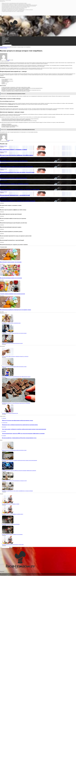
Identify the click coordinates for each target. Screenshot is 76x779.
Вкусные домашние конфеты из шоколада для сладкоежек (16, 166)
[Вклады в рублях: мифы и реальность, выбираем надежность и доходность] (7, 355)
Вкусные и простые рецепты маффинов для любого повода (16, 155)
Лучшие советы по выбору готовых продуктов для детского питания (14, 333)
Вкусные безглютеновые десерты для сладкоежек (11, 278)
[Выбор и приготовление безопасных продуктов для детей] (7, 342)
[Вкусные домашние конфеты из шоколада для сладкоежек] (7, 533)
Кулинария (4, 40)
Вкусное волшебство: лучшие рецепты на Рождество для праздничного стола (15, 6)
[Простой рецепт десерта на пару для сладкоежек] (10, 259)
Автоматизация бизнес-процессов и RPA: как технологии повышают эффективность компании (19, 5)
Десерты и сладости (5, 37)
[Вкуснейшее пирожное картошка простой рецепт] (7, 523)
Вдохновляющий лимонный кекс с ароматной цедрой (15, 195)
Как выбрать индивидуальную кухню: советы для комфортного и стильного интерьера (17, 9)
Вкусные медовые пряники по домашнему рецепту (14, 184)
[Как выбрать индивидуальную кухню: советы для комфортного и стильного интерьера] (7, 489)
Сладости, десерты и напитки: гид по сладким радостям (12, 293)
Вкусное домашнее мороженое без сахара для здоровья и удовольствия (19, 189)
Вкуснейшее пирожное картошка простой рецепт (14, 161)
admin (8, 140)
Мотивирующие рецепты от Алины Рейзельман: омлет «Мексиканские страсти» (16, 376)
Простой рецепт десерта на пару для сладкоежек (10, 262)
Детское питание (5, 38)
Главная (3, 36)
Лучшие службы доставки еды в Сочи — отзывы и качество (12, 11)
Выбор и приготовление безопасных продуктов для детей (12, 343)
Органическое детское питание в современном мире (11, 323)
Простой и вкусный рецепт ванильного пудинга (13, 178)
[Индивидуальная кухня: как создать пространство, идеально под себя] (7, 479)
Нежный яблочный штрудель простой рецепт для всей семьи (17, 172)
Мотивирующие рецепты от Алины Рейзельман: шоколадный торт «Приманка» (16, 403)
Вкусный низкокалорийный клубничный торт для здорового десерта (15, 309)
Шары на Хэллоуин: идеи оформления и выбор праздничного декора (14, 3)
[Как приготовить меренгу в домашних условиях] (7, 502)
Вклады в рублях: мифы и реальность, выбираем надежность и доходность (15, 356)
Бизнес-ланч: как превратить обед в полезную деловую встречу (13, 8)
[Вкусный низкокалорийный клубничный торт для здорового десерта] (10, 307)
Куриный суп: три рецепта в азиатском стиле (10, 413)
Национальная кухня (5, 42)
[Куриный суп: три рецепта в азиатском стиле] (7, 412)
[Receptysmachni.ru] (14, 33)
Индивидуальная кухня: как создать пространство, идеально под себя (14, 7)
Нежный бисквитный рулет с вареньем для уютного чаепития (17, 201)
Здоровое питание (5, 39)
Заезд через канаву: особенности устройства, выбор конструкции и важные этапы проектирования (19, 460)
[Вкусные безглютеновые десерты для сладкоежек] (10, 275)
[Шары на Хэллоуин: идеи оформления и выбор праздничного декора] (7, 365)
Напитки (3, 41)
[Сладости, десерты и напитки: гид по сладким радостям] (10, 291)
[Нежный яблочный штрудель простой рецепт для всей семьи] (7, 543)
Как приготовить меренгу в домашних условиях (13, 149)
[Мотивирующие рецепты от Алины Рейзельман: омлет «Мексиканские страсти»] (7, 375)
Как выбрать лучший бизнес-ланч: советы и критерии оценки (13, 10)
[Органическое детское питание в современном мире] (7, 321)
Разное (3, 43)
